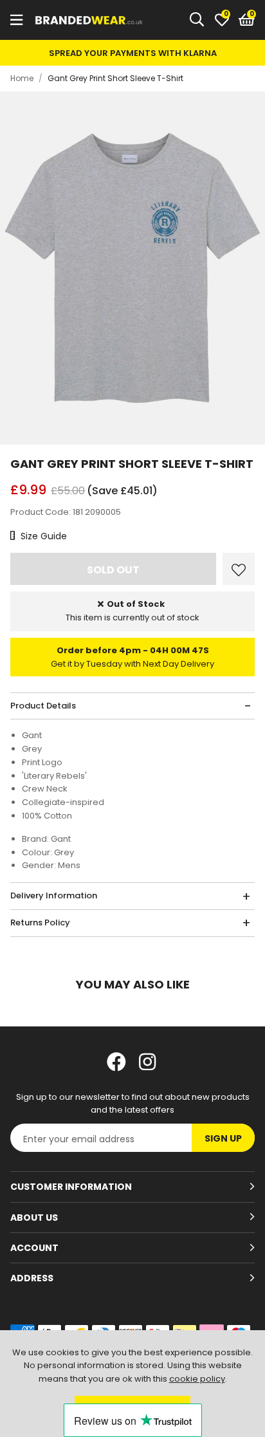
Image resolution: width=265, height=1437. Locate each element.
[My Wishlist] (222, 20)
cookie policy (197, 1379)
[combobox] (197, 20)
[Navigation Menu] (16, 20)
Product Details (43, 706)
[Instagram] (148, 1061)
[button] (247, 20)
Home (21, 78)
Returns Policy (40, 922)
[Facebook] (116, 1061)
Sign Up (223, 1138)
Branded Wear (89, 20)
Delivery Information (53, 895)
